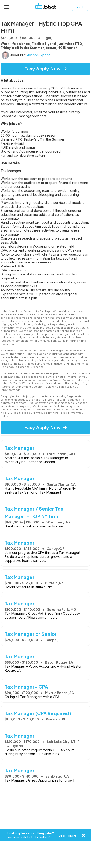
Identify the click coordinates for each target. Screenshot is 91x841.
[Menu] (7, 7)
